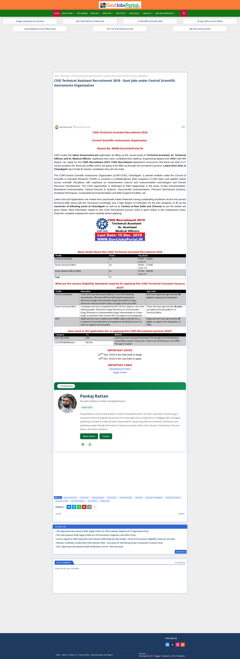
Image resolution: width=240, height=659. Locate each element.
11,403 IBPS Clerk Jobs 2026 (150, 21)
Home (56, 13)
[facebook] (167, 644)
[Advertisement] (120, 51)
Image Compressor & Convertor (30, 21)
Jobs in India (67, 13)
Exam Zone (134, 13)
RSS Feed (142, 653)
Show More (180, 551)
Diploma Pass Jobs (70, 498)
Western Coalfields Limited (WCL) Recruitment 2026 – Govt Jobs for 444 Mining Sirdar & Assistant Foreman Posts (109, 543)
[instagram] (178, 644)
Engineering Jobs (98, 498)
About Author (89, 436)
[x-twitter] (172, 644)
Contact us (72, 655)
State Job (94, 13)
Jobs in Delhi (92, 501)
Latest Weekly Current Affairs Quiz (40, 29)
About (64, 655)
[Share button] (94, 507)
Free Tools (120, 13)
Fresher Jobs (112, 498)
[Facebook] (83, 444)
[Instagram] (90, 444)
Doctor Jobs (84, 498)
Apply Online (120, 372)
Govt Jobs (139, 498)
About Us (147, 13)
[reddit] (183, 644)
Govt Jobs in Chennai (173, 498)
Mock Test (107, 13)
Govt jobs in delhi (62, 501)
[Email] (89, 507)
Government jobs (126, 498)
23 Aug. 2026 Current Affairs (210, 21)
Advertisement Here (120, 369)
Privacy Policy (83, 655)
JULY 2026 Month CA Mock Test (90, 21)
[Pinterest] (84, 507)
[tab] (57, 13)
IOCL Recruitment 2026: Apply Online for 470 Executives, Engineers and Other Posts (96, 535)
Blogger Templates (162, 656)
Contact (105, 436)
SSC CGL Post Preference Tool (120, 29)
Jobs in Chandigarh (78, 501)
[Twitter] (74, 507)
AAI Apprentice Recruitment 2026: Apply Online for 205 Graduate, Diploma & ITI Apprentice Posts (102, 531)
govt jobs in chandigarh (154, 498)
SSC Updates (82, 13)
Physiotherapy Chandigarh (102, 655)
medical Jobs (64, 76)
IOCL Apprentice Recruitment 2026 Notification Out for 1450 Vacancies (89, 546)
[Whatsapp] (79, 507)
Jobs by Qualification (164, 13)
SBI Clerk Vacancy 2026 (200, 29)
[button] (183, 13)
